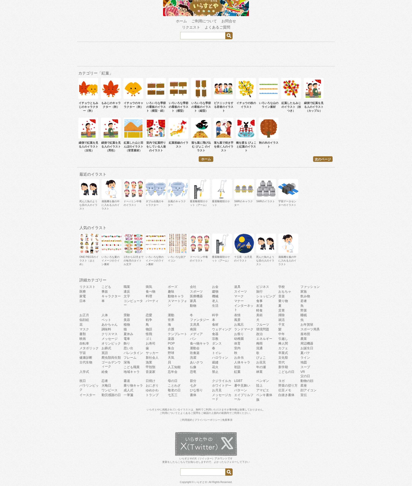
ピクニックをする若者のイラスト (223, 106)
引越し (283, 338)
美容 (127, 320)
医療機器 (196, 296)
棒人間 (283, 343)
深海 (127, 362)
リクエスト (191, 27)
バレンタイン (133, 353)
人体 (104, 315)
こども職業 (132, 367)
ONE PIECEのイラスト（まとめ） (88, 260)
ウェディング (221, 329)
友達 (259, 305)
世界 (171, 320)
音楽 (281, 296)
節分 (193, 381)
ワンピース (109, 390)
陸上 (259, 385)
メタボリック (89, 348)
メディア (196, 334)
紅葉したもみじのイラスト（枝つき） (291, 106)
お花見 (261, 362)
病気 (149, 287)
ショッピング (266, 296)
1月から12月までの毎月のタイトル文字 (134, 260)
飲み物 (305, 296)
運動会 (195, 348)
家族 (303, 291)
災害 (281, 310)
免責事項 (227, 419)
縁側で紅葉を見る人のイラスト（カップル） (314, 106)
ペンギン (262, 381)
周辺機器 (306, 343)
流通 (259, 348)
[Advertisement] (206, 54)
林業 (259, 372)
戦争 (149, 320)
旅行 (259, 291)
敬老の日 (174, 390)
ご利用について (204, 21)
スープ (305, 367)
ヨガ (281, 381)
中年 (281, 334)
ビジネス (262, 287)
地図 (303, 362)
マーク (239, 296)
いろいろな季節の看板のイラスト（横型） (178, 106)
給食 (104, 372)
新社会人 (152, 357)
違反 (127, 291)
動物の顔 (306, 381)
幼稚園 (239, 338)
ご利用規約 (186, 419)
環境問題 (262, 329)
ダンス (217, 343)
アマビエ (262, 390)
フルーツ (262, 324)
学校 (281, 287)
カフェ (283, 348)
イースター (87, 395)
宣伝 (303, 395)
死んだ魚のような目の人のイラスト (265, 260)
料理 (149, 296)
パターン (240, 390)
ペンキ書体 (264, 395)
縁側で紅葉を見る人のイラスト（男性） (111, 146)
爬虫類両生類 (111, 357)
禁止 (215, 372)
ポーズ (172, 287)
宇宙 (82, 353)
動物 (193, 305)
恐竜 (193, 372)
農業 (303, 338)
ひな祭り (196, 390)
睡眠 (303, 315)
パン (193, 338)
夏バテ (305, 353)
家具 (193, 301)
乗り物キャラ (133, 385)
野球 (171, 353)
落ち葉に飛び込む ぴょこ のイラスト (201, 146)
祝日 (82, 381)
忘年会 (172, 372)
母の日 (172, 381)
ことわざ (174, 385)
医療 (82, 291)
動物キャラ (176, 296)
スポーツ (196, 291)
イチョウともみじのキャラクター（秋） (88, 106)
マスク (84, 329)
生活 (215, 305)
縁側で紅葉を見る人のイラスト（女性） (88, 146)
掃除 (281, 315)
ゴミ (149, 338)
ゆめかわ (152, 390)
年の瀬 (261, 367)
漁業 (149, 362)
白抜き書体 (286, 395)
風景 (237, 320)
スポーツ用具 (310, 329)
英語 (104, 353)
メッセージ (109, 338)
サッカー (152, 353)
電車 (127, 338)
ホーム (181, 21)
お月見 (217, 390)
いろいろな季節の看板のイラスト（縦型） (201, 106)
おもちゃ (284, 291)
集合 (171, 348)
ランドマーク (243, 329)
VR (302, 372)
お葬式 (106, 348)
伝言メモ (284, 390)
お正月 (84, 315)
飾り (127, 343)
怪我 (149, 334)
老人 (215, 301)
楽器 (171, 338)
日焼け (150, 381)
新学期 (283, 367)
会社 (193, 287)
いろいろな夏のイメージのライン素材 (110, 260)
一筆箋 (128, 395)
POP (171, 343)
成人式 (128, 390)
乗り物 (283, 301)
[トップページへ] (206, 15)
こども (106, 287)
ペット (106, 320)
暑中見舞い (242, 385)
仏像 (193, 367)
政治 (259, 334)
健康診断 (85, 357)
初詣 (237, 367)
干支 (281, 324)
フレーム (130, 357)
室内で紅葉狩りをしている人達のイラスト (156, 146)
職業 (127, 287)
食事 (259, 301)
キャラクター (111, 296)
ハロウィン (220, 357)
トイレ (217, 353)
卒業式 (283, 353)
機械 (215, 296)
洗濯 (193, 357)
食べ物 (150, 291)
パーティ (152, 301)
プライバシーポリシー (207, 419)
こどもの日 (286, 372)
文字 (127, 296)
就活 (281, 320)
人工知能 (174, 367)
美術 (259, 315)
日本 (82, 301)
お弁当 (239, 357)
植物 (127, 324)
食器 (215, 334)
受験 (127, 315)
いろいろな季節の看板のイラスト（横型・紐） (156, 106)
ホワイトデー (221, 385)
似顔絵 (84, 320)
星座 (303, 385)
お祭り (239, 334)
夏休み (128, 334)
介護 (171, 329)
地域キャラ (132, 372)
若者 (303, 301)
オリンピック (111, 343)
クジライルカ (221, 381)
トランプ (152, 395)
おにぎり (152, 385)
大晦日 (106, 385)
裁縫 (215, 362)
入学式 (84, 372)
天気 (171, 357)
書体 (193, 395)
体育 (237, 343)
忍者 (104, 381)
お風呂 (239, 324)
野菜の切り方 (288, 385)
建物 (215, 291)
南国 (193, 329)
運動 (171, 315)
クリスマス (109, 334)
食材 (215, 324)
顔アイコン (308, 390)
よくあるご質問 (217, 27)
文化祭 (283, 357)
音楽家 (150, 372)
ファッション (310, 287)
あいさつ (196, 362)
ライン (305, 357)
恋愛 (149, 315)
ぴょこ (261, 357)
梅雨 (259, 343)
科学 (215, 315)
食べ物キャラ (199, 343)
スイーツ (240, 291)
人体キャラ (242, 362)
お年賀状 (306, 324)
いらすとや (200, 482)
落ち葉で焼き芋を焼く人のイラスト (223, 146)
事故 (104, 291)
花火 (215, 367)
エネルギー (264, 338)
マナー (239, 301)
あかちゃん (109, 324)
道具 (237, 287)
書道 (127, 381)
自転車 (84, 343)
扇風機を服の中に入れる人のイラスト (287, 260)
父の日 (305, 376)
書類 (82, 334)
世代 (281, 362)
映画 (82, 338)
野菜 (303, 310)
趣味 (171, 291)
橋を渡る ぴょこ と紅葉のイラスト (246, 146)
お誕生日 (306, 348)
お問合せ (228, 21)
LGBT (238, 381)
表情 (237, 315)
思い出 (128, 348)
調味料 (106, 329)
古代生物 (85, 362)
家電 (82, 296)
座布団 (305, 334)
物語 (149, 329)
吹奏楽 (195, 353)
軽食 (259, 310)
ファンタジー (199, 320)
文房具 (195, 324)
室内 (237, 348)
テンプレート (177, 334)
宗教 (215, 338)
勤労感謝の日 (111, 395)
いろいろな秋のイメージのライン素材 (155, 260)
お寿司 (150, 343)
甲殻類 (150, 367)
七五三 (172, 395)
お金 (215, 287)
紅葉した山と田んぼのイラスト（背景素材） (133, 146)
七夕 (193, 385)
